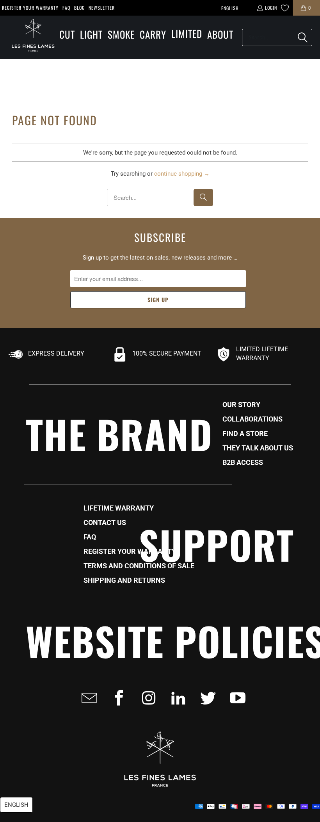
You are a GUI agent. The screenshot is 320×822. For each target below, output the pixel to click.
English (230, 8)
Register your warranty (30, 7)
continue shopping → (182, 173)
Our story (241, 405)
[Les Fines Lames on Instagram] (146, 698)
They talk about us (257, 448)
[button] (67, 35)
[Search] (302, 37)
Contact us (105, 523)
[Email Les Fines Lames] (87, 698)
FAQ (66, 7)
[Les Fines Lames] (29, 37)
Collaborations (252, 419)
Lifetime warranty (119, 508)
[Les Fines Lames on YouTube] (235, 698)
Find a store (245, 434)
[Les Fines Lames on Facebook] (116, 698)
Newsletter (102, 7)
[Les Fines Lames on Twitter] (205, 698)
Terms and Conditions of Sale (139, 566)
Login (271, 7)
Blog (79, 7)
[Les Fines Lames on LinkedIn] (176, 698)
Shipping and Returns (124, 580)
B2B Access (242, 462)
